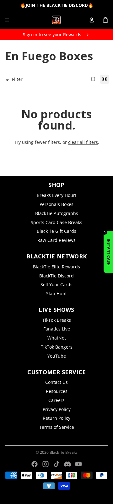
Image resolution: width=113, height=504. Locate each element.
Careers (56, 400)
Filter (17, 79)
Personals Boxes (56, 204)
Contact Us (56, 382)
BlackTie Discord (56, 276)
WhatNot (56, 338)
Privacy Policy (57, 409)
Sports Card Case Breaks (56, 222)
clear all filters (83, 142)
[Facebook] (34, 464)
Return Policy (56, 418)
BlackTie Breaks (64, 452)
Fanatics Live (56, 329)
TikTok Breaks (56, 320)
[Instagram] (45, 464)
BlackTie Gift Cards (56, 231)
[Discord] (67, 464)
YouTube (56, 356)
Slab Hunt (56, 293)
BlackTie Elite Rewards (56, 267)
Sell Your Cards (56, 284)
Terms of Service (56, 427)
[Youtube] (78, 464)
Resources (56, 391)
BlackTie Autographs (56, 213)
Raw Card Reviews (56, 240)
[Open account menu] (92, 20)
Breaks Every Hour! (56, 195)
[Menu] (7, 20)
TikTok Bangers (57, 347)
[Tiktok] (56, 464)
